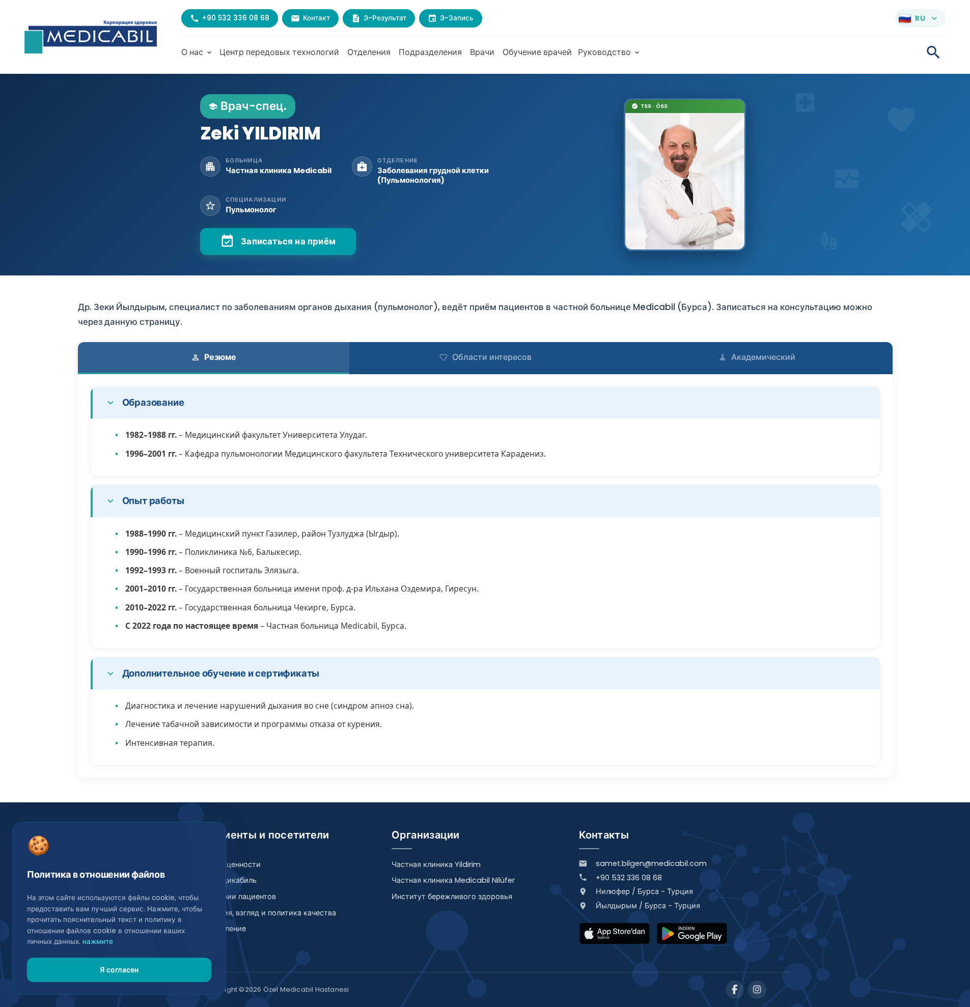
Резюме (213, 357)
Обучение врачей (537, 52)
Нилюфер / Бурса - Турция (644, 891)
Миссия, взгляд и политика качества (270, 913)
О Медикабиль (230, 880)
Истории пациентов (240, 896)
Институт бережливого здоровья (452, 896)
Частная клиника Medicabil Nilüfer (453, 880)
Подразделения (430, 52)
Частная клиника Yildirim (436, 864)
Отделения (369, 52)
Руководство (609, 52)
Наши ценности (232, 864)
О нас (197, 52)
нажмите (97, 941)
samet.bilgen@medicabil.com (651, 863)
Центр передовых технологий (279, 52)
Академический (756, 357)
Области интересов (485, 357)
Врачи (482, 52)
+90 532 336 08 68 (629, 878)
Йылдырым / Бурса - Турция (648, 906)
